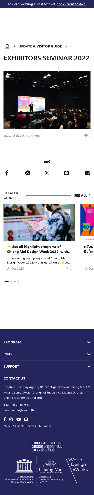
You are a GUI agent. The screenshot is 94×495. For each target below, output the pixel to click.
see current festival (71, 4)
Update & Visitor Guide (40, 46)
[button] (6, 281)
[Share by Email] (87, 172)
